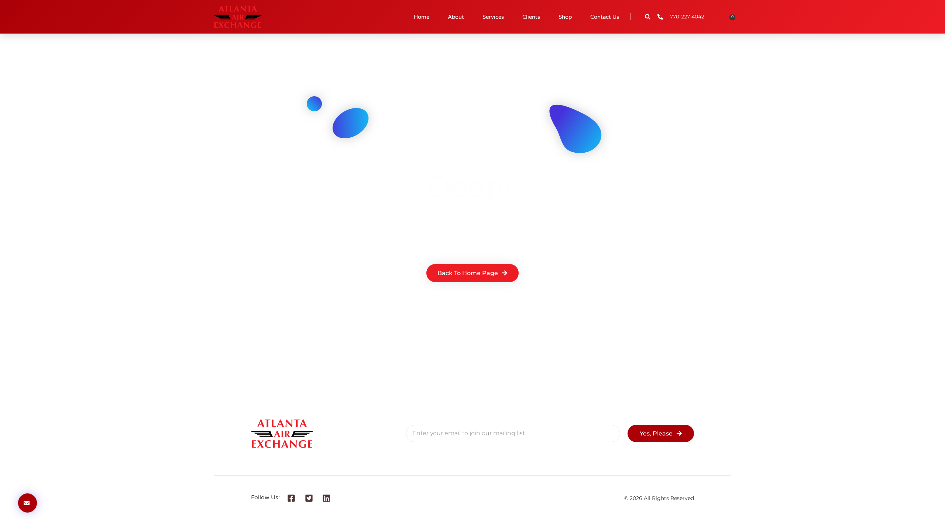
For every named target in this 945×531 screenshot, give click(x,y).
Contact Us (604, 17)
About (456, 17)
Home (421, 17)
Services (493, 17)
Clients (531, 17)
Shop (565, 17)
